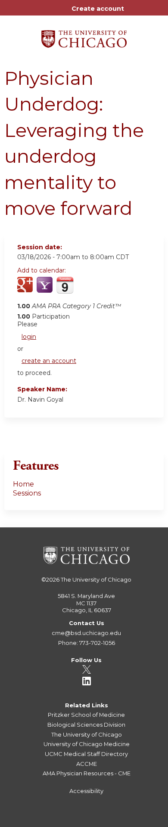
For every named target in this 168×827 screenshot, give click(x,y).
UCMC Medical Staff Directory (86, 753)
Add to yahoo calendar (45, 289)
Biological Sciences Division (86, 724)
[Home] (84, 36)
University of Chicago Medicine (87, 743)
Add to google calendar (26, 289)
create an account (49, 361)
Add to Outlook (85, 289)
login (29, 337)
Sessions (27, 493)
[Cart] (134, 13)
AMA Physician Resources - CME (87, 773)
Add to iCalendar (64, 289)
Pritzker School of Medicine (86, 714)
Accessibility (86, 790)
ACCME (86, 763)
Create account (98, 9)
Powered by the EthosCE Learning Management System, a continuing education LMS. (133, 821)
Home (23, 484)
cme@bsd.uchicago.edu (86, 632)
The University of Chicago (96, 579)
